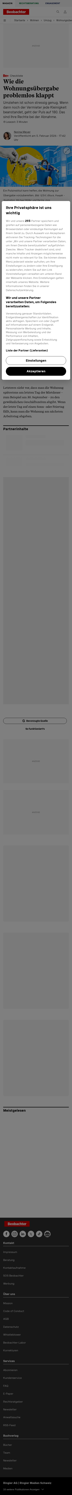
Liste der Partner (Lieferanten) (27, 350)
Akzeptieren (36, 371)
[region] (36, 290)
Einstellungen (36, 360)
